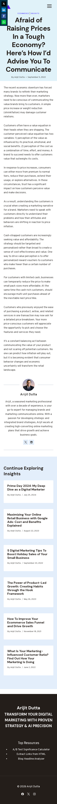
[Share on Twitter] (4, 4)
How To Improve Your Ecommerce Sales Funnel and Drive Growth (25, 622)
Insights (35, 13)
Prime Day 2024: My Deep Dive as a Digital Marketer (26, 487)
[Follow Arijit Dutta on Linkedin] (31, 442)
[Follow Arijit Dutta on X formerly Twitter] (25, 442)
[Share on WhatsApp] (4, 22)
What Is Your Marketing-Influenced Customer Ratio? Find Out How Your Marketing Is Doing (27, 656)
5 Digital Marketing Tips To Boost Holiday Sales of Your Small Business (27, 554)
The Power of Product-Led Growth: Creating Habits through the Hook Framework (26, 588)
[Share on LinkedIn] (4, 10)
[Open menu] (49, 6)
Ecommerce (23, 13)
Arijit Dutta (19, 77)
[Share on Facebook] (4, 16)
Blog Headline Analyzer (31, 759)
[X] (28, 794)
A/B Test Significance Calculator (31, 749)
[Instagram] (34, 794)
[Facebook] (22, 794)
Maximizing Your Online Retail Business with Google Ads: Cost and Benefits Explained (27, 520)
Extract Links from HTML (31, 754)
